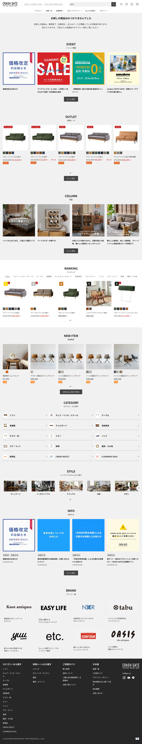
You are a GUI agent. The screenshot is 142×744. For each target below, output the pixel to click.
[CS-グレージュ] (59, 372)
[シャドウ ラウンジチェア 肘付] (98, 293)
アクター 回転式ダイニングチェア (42, 376)
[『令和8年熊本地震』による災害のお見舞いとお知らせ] (88, 535)
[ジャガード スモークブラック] (68, 153)
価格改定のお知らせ (10, 89)
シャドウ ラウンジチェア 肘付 (96, 313)
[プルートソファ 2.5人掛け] (15, 137)
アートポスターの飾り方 (47, 240)
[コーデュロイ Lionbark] (93, 153)
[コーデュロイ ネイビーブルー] (65, 153)
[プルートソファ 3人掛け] (43, 137)
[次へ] (138, 147)
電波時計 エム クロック (11, 376)
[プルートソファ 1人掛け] (71, 293)
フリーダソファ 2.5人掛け (40, 313)
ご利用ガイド (98, 673)
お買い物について (69, 684)
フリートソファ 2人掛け (66, 157)
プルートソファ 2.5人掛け (12, 157)
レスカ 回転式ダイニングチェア (69, 376)
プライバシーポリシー (101, 677)
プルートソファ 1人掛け (66, 313)
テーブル (6, 680)
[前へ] (3, 147)
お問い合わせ (98, 693)
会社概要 (96, 689)
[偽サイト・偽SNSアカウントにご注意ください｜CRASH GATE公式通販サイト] (123, 535)
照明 (4, 714)
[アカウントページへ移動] (121, 4)
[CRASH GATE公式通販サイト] (10, 4)
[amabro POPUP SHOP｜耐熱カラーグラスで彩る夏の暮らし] (123, 68)
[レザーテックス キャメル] (62, 153)
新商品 (5, 723)
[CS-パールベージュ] (32, 372)
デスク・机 (7, 697)
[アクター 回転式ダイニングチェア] (43, 356)
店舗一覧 (96, 669)
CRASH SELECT (9, 727)
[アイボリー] (4, 372)
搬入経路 (66, 669)
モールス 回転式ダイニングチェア (126, 376)
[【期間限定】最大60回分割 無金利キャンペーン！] (88, 68)
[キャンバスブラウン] (34, 309)
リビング (36, 669)
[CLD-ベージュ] (118, 372)
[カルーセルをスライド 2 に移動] (71, 320)
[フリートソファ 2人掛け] (71, 137)
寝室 (34, 677)
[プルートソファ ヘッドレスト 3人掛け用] (126, 293)
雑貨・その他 (8, 718)
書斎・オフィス (38, 681)
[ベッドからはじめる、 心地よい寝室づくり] (19, 220)
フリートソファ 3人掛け (94, 157)
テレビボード (8, 689)
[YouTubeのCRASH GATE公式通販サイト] (128, 678)
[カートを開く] (132, 4)
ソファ (5, 669)
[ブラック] (90, 309)
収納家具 (6, 693)
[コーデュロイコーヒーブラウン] (37, 153)
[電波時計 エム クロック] (15, 356)
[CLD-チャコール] (115, 372)
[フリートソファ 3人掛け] (98, 137)
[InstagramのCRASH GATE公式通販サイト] (123, 678)
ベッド (5, 706)
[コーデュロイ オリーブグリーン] (96, 153)
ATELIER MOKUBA (53, 4)
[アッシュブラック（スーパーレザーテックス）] (7, 153)
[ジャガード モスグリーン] (74, 153)
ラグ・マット (8, 710)
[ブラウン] (87, 309)
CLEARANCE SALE (9, 731)
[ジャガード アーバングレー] (71, 153)
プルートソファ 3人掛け (39, 157)
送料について (68, 673)
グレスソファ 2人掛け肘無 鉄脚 (125, 157)
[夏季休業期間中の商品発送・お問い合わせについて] (54, 535)
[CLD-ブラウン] (121, 372)
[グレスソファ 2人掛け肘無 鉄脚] (126, 137)
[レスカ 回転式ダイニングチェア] (71, 356)
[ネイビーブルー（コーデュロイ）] (13, 153)
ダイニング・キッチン (41, 673)
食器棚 (5, 684)
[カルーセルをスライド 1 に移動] (70, 320)
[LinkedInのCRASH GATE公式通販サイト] (133, 678)
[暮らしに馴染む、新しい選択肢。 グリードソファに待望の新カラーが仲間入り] (123, 220)
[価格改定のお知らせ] (19, 68)
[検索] (113, 4)
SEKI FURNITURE (33, 4)
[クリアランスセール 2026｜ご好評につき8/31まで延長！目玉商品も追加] (54, 68)
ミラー (5, 701)
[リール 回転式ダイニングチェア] (98, 356)
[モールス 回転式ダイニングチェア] (126, 356)
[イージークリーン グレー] (59, 153)
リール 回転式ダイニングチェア (97, 376)
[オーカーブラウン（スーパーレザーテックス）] (10, 153)
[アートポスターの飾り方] (54, 220)
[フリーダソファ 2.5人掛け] (43, 293)
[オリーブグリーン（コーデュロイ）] (4, 153)
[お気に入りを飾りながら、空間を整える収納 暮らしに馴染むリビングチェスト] (88, 220)
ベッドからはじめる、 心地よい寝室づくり (19, 240)
